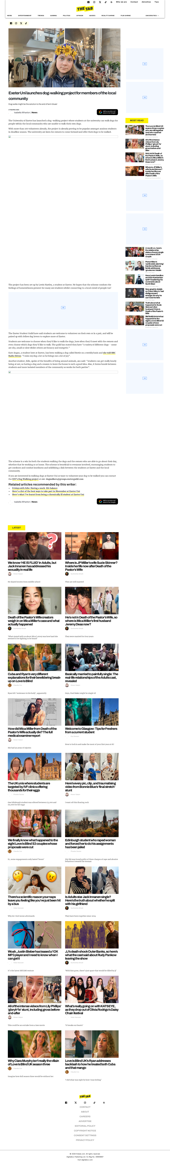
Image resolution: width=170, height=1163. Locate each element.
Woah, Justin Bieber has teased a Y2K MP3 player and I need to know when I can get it (33, 955)
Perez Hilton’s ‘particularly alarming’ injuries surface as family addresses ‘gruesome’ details (154, 266)
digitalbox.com (87, 1160)
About (85, 1112)
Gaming (53, 15)
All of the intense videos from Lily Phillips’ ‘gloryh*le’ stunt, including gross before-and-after (34, 1009)
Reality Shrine (108, 15)
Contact (134, 2)
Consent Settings (85, 1135)
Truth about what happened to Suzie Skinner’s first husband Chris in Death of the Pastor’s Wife (154, 308)
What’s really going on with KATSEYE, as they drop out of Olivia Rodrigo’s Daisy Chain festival (91, 1009)
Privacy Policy (85, 1140)
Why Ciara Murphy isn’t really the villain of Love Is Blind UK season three (33, 1062)
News (9, 15)
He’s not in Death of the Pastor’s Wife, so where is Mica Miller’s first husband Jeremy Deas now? (91, 621)
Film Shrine (126, 15)
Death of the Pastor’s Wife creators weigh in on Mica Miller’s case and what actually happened (33, 621)
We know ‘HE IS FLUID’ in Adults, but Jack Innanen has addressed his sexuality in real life (32, 566)
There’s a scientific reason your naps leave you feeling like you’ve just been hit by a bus (34, 900)
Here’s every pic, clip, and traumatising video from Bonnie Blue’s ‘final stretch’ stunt (90, 787)
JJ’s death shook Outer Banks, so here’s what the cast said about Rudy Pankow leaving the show (91, 955)
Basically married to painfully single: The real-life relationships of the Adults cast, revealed (91, 677)
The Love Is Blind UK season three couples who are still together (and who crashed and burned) (154, 130)
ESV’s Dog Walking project (25, 479)
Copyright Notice (85, 1131)
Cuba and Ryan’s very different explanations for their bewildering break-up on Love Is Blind (34, 677)
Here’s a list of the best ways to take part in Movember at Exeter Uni (46, 491)
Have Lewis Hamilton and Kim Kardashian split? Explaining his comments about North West (154, 279)
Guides (92, 15)
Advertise (146, 2)
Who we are (121, 2)
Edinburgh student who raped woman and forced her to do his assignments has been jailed (90, 843)
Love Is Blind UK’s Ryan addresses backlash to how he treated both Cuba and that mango (90, 1064)
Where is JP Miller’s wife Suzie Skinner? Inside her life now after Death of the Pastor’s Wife (91, 566)
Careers (85, 1116)
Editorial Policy (85, 1126)
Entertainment (25, 15)
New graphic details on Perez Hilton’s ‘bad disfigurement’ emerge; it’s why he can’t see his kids (154, 293)
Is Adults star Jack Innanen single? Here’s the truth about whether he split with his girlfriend (90, 900)
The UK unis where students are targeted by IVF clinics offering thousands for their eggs (29, 787)
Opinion (79, 15)
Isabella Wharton (22, 112)
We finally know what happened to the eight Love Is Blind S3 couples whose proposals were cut (33, 843)
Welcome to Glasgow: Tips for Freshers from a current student (91, 730)
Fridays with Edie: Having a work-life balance (34, 488)
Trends (41, 15)
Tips (157, 2)
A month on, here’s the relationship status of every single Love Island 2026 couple (154, 252)
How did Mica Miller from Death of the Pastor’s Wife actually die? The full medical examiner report (32, 732)
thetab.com (80, 1154)
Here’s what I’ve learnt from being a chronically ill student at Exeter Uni (48, 494)
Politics (66, 15)
